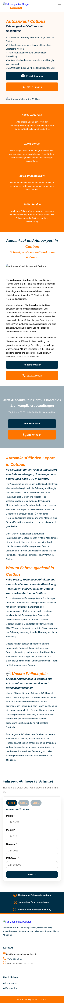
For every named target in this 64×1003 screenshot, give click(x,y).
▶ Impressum (10, 983)
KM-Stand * (12, 858)
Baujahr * (11, 844)
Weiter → (32, 874)
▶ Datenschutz (11, 988)
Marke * (10, 816)
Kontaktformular (34, 76)
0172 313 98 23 (34, 87)
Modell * (10, 830)
